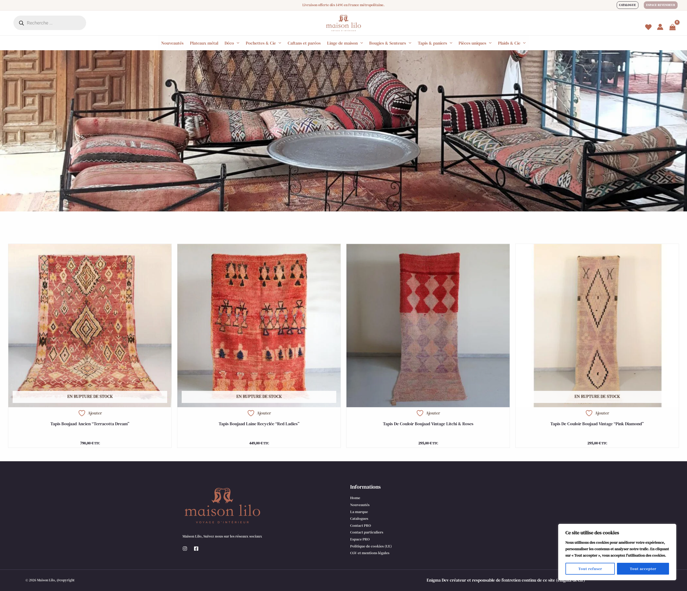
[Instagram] (184, 548)
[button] (627, 5)
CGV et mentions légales (369, 553)
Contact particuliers (366, 532)
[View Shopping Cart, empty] (672, 27)
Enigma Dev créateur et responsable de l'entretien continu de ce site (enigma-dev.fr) (506, 580)
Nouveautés (360, 504)
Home (355, 497)
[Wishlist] (648, 27)
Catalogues (359, 518)
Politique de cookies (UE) (371, 546)
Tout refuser (590, 568)
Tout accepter (643, 568)
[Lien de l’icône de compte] (660, 27)
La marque (359, 511)
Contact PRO (360, 525)
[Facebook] (196, 548)
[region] (617, 552)
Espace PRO (360, 539)
